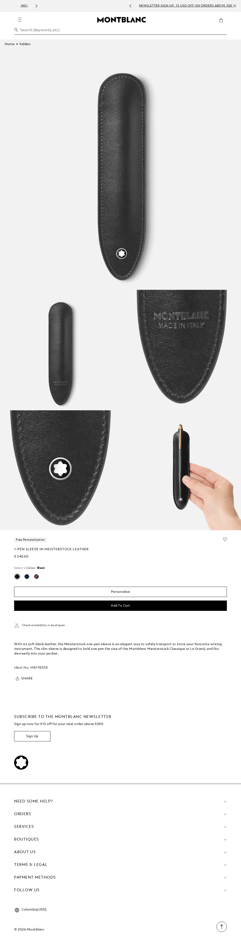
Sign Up (32, 736)
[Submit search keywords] (16, 30)
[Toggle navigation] (19, 19)
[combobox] (120, 31)
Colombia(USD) (34, 909)
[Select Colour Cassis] (36, 577)
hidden (25, 44)
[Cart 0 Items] (223, 23)
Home (10, 44)
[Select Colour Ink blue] (27, 577)
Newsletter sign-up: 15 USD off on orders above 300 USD (126, 5)
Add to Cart (120, 605)
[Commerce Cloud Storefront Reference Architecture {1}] (121, 19)
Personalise (120, 591)
